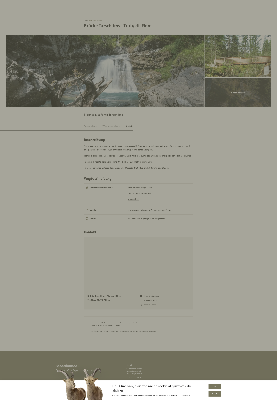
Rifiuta (215, 394)
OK (215, 386)
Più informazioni (184, 395)
